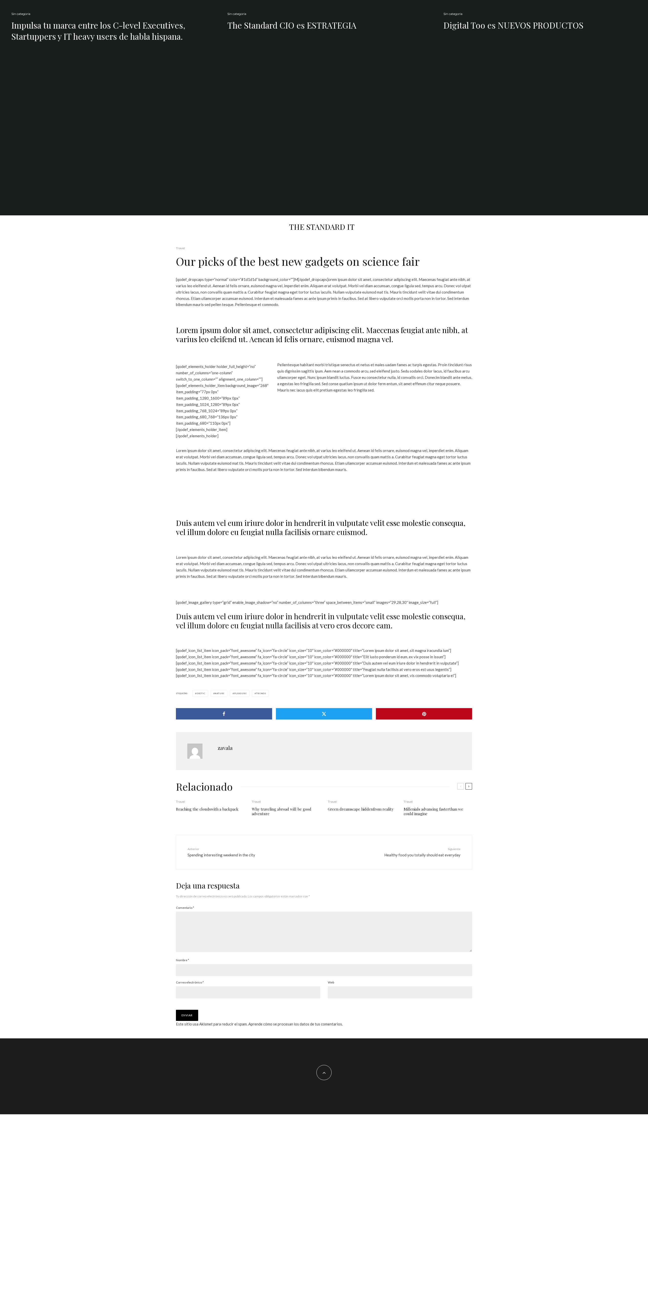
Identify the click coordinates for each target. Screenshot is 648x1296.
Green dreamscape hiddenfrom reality (361, 809)
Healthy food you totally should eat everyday (422, 852)
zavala (225, 747)
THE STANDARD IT (322, 227)
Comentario (185, 908)
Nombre (182, 960)
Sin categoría (20, 14)
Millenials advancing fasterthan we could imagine (433, 811)
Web (331, 982)
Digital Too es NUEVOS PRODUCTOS (513, 25)
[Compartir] (224, 713)
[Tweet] (324, 713)
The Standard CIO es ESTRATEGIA (291, 25)
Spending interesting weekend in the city (221, 852)
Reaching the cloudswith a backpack (207, 809)
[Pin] (424, 713)
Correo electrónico (190, 982)
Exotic (201, 693)
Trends (261, 693)
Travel (180, 248)
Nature (220, 693)
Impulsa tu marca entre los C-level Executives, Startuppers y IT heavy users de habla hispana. (98, 30)
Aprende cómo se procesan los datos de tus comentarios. (295, 1024)
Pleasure (240, 693)
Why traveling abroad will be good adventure (281, 811)
